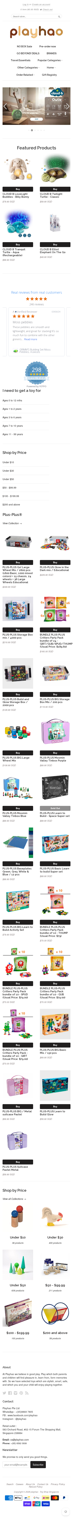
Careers (19, 1484)
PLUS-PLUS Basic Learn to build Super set (54, 870)
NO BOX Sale (24, 46)
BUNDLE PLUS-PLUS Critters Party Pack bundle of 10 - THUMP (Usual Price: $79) (54, 931)
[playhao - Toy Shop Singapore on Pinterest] (21, 1393)
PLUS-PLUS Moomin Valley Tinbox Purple (53, 759)
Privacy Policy (58, 1484)
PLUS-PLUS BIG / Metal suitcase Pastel (17, 1113)
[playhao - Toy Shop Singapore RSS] (27, 1393)
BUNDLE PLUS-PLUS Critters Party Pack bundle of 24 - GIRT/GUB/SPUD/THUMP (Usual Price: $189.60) (56, 640)
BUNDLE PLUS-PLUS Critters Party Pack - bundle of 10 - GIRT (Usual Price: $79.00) (15, 1054)
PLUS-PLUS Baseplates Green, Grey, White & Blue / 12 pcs (17, 871)
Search (9, 1484)
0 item (30, 9)
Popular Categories (49, 60)
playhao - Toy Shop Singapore (45, 1491)
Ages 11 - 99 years (13, 434)
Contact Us (42, 1484)
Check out (48, 9)
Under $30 (8, 470)
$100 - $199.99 (11, 496)
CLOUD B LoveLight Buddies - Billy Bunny (16, 195)
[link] (36, 350)
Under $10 (8, 462)
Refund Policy (36, 1487)
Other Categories (27, 67)
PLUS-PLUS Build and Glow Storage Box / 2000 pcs (16, 702)
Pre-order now (47, 46)
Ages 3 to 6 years (12, 417)
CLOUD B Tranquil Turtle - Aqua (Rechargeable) (14, 252)
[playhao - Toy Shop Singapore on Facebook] (10, 1393)
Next (68, 106)
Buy (18, 189)
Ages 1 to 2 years (12, 408)
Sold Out (55, 808)
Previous (5, 106)
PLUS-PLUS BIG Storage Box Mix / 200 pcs (55, 701)
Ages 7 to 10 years (13, 425)
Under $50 (8, 479)
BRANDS (52, 53)
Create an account (41, 4)
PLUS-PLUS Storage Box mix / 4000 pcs (18, 636)
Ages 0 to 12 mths (12, 400)
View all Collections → (14, 1198)
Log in (26, 4)
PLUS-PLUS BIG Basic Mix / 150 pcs (53, 1051)
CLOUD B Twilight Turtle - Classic (51, 195)
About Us (30, 1484)
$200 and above (11, 504)
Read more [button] (30, 339)
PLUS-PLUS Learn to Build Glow (52, 1113)
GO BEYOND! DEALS (28, 53)
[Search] (59, 16)
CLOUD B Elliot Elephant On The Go (53, 251)
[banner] (36, 32)
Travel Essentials (20, 60)
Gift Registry (49, 75)
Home (50, 67)
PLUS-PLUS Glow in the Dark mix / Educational (54, 569)
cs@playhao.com (19, 1439)
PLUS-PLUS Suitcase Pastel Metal (15, 1168)
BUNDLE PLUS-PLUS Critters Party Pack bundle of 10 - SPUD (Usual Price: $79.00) (15, 993)
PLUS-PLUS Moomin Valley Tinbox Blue (15, 815)
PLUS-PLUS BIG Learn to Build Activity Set (18, 928)
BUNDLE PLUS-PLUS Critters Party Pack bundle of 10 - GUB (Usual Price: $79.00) (52, 993)
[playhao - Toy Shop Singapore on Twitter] (4, 1393)
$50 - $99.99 (9, 487)
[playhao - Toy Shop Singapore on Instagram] (15, 1393)
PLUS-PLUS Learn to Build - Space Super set (55, 815)
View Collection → (12, 523)
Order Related (24, 75)
